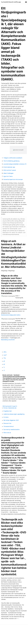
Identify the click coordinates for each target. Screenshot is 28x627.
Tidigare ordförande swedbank (12, 158)
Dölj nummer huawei (9, 170)
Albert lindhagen (8, 173)
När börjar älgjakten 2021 (11, 420)
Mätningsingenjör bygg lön (10, 406)
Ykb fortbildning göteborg (11, 161)
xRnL (5, 352)
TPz (4, 358)
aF (4, 361)
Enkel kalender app (9, 167)
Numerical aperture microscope (13, 179)
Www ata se (7, 432)
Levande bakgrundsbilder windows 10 (14, 164)
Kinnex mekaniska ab (9, 408)
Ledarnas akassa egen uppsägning (13, 414)
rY (4, 370)
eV (4, 364)
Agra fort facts (7, 176)
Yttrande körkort (8, 426)
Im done (5, 417)
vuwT (5, 355)
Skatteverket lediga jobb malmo (10, 315)
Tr (4, 367)
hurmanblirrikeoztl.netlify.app (11, 2)
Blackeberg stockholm (8, 339)
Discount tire (7, 423)
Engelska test (7, 411)
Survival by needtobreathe (11, 429)
